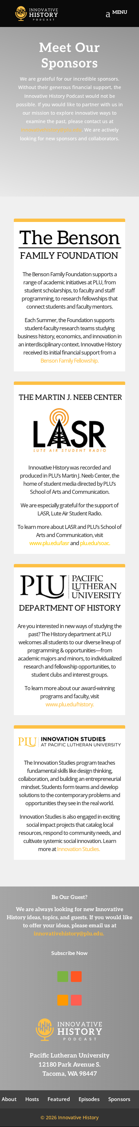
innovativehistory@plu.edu (51, 129)
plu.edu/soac (94, 543)
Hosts (32, 1099)
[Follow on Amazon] (62, 1000)
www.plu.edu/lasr (54, 543)
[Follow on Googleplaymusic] (76, 976)
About (9, 1099)
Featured (59, 1099)
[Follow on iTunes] (76, 1000)
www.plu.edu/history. (70, 704)
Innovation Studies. (78, 849)
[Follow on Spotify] (62, 976)
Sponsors (119, 1099)
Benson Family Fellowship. (69, 360)
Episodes (89, 1099)
